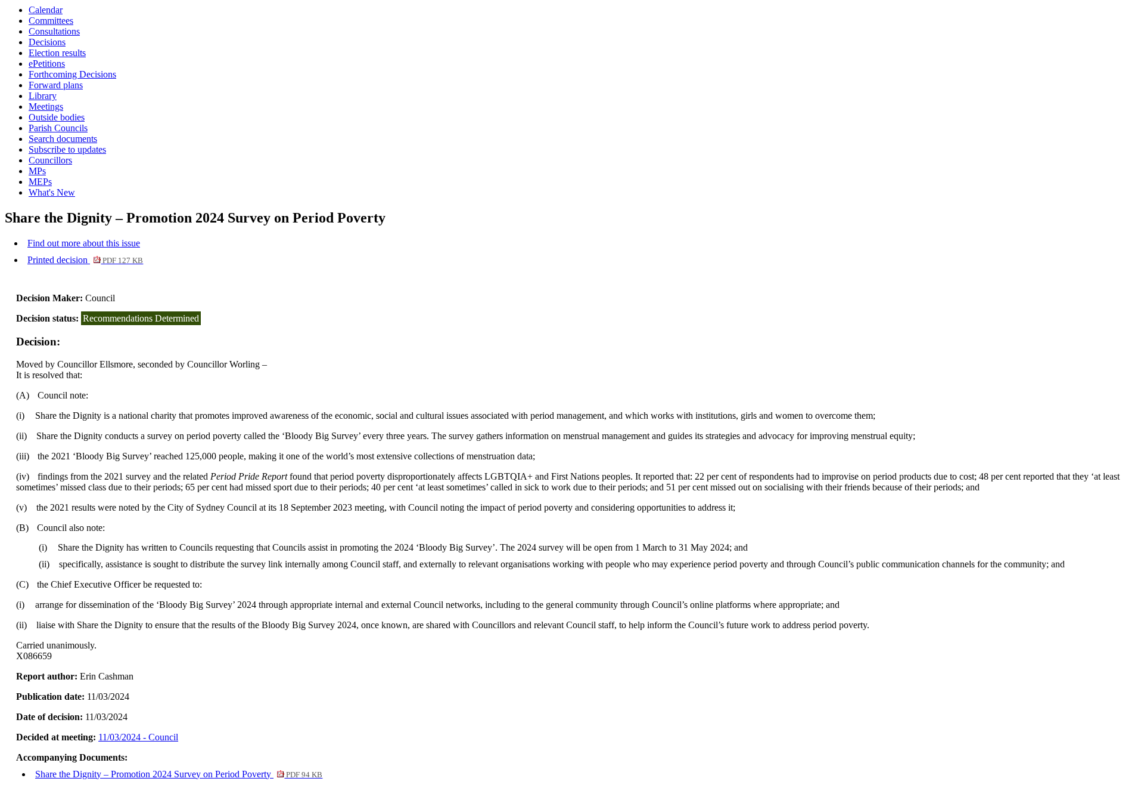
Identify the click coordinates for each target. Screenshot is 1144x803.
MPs (37, 171)
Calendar (46, 10)
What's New (52, 192)
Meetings (46, 106)
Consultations (54, 31)
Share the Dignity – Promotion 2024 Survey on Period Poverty (178, 774)
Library (43, 96)
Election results (57, 53)
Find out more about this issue (83, 243)
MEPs (40, 182)
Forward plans (56, 85)
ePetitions (47, 63)
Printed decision (85, 260)
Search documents (63, 139)
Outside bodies (57, 117)
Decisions (47, 42)
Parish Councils (58, 128)
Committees (51, 21)
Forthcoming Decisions (72, 74)
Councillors (50, 160)
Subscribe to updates (67, 149)
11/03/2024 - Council (138, 737)
